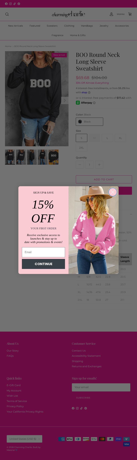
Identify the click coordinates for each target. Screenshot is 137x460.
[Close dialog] (113, 192)
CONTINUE (43, 264)
